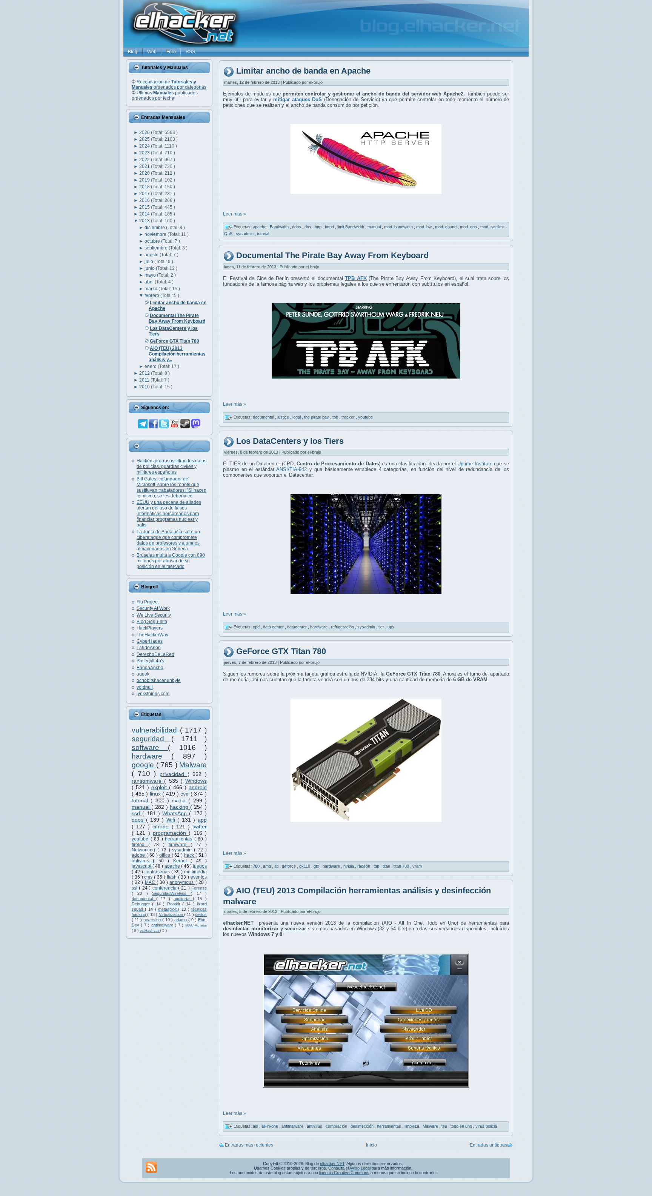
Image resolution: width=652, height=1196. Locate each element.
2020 (145, 173)
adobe (139, 855)
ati (277, 866)
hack (189, 855)
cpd (257, 627)
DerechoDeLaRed (155, 654)
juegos (200, 866)
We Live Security (154, 615)
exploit (160, 787)
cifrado (161, 827)
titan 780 (402, 866)
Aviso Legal (360, 1168)
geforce (289, 866)
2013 (145, 220)
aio (256, 1126)
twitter (199, 827)
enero (151, 366)
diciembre (155, 227)
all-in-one (270, 1126)
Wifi (172, 820)
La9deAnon (149, 647)
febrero (152, 295)
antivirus (142, 861)
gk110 (305, 866)
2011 (145, 380)
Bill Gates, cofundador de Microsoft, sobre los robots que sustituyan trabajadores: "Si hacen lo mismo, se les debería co (171, 487)
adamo (181, 919)
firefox (140, 844)
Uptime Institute (474, 463)
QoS (229, 233)
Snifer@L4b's (150, 660)
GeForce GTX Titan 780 (281, 651)
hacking (180, 807)
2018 (145, 186)
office (165, 855)
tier (381, 627)
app (202, 820)
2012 (145, 373)
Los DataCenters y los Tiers (290, 441)
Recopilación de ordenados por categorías (169, 84)
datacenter (297, 627)
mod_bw (424, 227)
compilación (337, 1126)
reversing (152, 919)
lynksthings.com (153, 693)
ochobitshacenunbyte (159, 680)
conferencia (165, 888)
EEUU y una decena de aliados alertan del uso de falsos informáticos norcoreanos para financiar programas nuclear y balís (169, 514)
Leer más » (234, 214)
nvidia (180, 800)
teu (444, 1126)
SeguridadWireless (171, 893)
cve (185, 794)
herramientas (179, 839)
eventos (199, 877)
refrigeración (343, 627)
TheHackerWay (152, 634)
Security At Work (153, 608)
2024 (145, 146)
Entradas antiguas (488, 1145)
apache (173, 866)
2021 (145, 166)
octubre (153, 241)
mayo (151, 275)
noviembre (156, 234)
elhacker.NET (332, 1163)
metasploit (168, 909)
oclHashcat (150, 930)
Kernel (182, 861)
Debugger (142, 904)
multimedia (195, 871)
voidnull (145, 687)
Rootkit (174, 904)
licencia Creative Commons (344, 1172)
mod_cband (446, 227)
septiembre (157, 248)
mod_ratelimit (493, 227)
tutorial (141, 800)
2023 (145, 152)
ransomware (148, 781)
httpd (330, 227)
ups (391, 627)
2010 (145, 386)
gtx (317, 866)
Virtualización (171, 914)
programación (171, 833)
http (319, 227)
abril (150, 282)
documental (144, 898)
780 (257, 866)
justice (283, 416)
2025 (145, 139)
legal (297, 416)
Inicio (371, 1145)
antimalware (163, 925)
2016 (145, 200)
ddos (139, 820)
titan (387, 866)
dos (308, 227)
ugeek (143, 674)
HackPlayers (150, 628)
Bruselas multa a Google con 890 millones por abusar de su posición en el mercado (171, 561)
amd (267, 866)
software (150, 747)
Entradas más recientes (249, 1145)
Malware (193, 765)
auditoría (183, 898)
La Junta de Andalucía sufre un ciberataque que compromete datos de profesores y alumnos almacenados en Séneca (168, 540)
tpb (335, 416)
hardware (151, 756)
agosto (152, 254)
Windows (196, 781)
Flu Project (147, 602)
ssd (137, 813)
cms (149, 877)
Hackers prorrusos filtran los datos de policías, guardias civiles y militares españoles (171, 466)
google (144, 765)
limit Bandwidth (351, 227)
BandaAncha (150, 667)
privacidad (174, 774)
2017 (145, 193)
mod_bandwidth (399, 227)
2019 (145, 180)
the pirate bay (317, 416)
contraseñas (158, 871)
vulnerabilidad (156, 730)
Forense (199, 888)
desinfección (363, 1126)
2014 (145, 214)
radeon (364, 866)
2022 (145, 159)
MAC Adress (196, 925)
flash (172, 877)
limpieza (412, 1126)
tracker (348, 416)
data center (274, 627)
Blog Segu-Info (152, 621)
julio (149, 261)
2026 (145, 132)
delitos (201, 914)
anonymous (182, 882)
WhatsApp (175, 813)
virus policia (486, 1126)
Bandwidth (280, 227)
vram (417, 866)
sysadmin (183, 850)
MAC (151, 882)
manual (141, 807)
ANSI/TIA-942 (290, 469)
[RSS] (151, 1167)
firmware (180, 844)
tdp (377, 866)
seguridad (151, 739)
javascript (142, 866)
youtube (141, 839)
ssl (135, 888)
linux (156, 794)
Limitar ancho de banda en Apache (303, 71)
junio (150, 268)
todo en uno (462, 1126)
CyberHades (150, 641)
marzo (151, 288)
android (198, 787)
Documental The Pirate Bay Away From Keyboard (332, 255)
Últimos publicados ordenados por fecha (165, 95)
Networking (144, 850)
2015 (145, 207)
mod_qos (469, 227)
